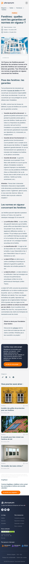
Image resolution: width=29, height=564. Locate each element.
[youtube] (5, 510)
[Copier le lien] (2, 377)
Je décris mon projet (11, 364)
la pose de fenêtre (14, 90)
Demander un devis (19, 523)
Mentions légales (11, 554)
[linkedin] (8, 510)
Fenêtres (4, 9)
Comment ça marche (19, 518)
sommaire (5, 58)
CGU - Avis (19, 554)
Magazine (3, 8)
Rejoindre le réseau (19, 520)
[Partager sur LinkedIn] (6, 377)
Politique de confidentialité (8, 557)
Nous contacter (18, 526)
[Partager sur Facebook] (13, 377)
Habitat (11, 8)
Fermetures (19, 8)
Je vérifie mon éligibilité (10, 492)
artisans (15, 328)
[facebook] (2, 510)
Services (3, 520)
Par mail (3, 538)
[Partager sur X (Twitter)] (9, 377)
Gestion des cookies (22, 557)
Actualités (3, 523)
